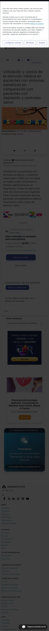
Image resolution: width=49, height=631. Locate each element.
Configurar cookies (13, 42)
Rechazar (30, 42)
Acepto (42, 42)
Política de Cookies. (37, 23)
